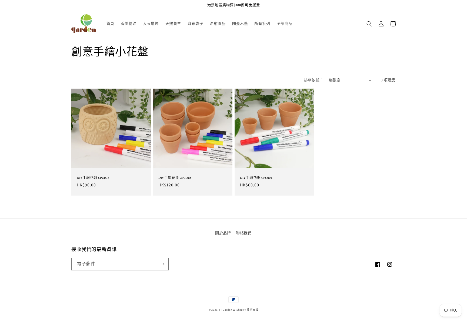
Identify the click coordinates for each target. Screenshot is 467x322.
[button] (369, 24)
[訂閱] (162, 264)
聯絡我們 (244, 232)
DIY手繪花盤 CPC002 (174, 177)
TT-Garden (225, 309)
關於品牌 (223, 232)
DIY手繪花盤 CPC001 (256, 177)
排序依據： (313, 80)
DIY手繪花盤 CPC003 (93, 177)
